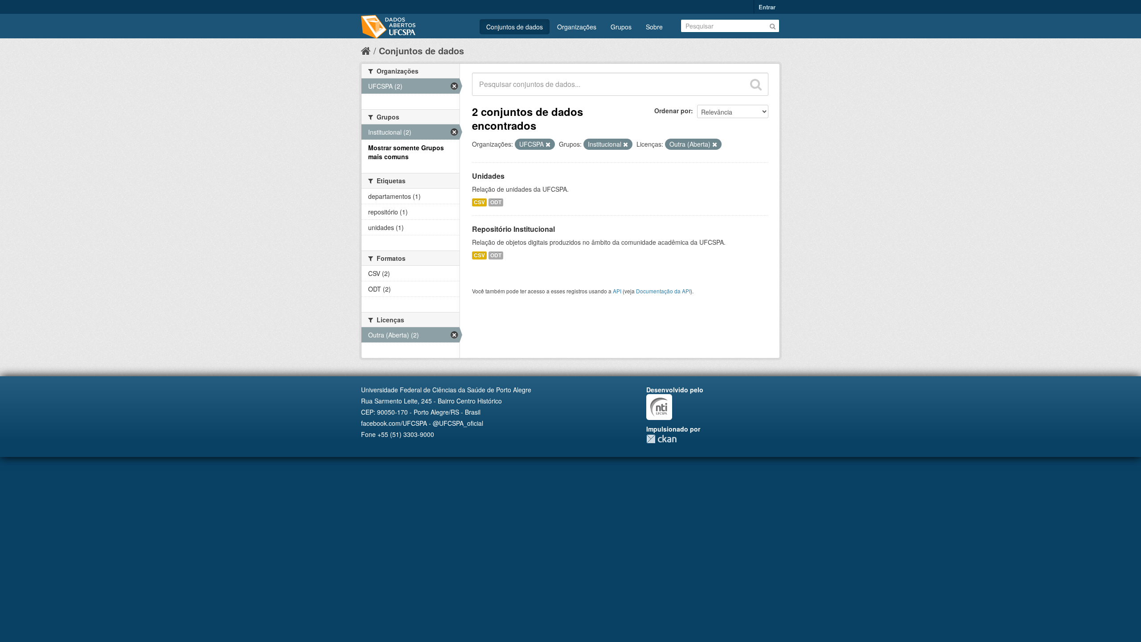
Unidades (488, 176)
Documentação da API (663, 291)
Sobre (654, 26)
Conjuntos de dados (514, 26)
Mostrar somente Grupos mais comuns (406, 152)
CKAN (661, 439)
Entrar (767, 7)
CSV (479, 202)
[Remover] (548, 144)
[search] (756, 84)
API (617, 291)
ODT (495, 202)
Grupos (621, 26)
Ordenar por (672, 110)
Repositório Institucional (513, 229)
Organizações (576, 26)
